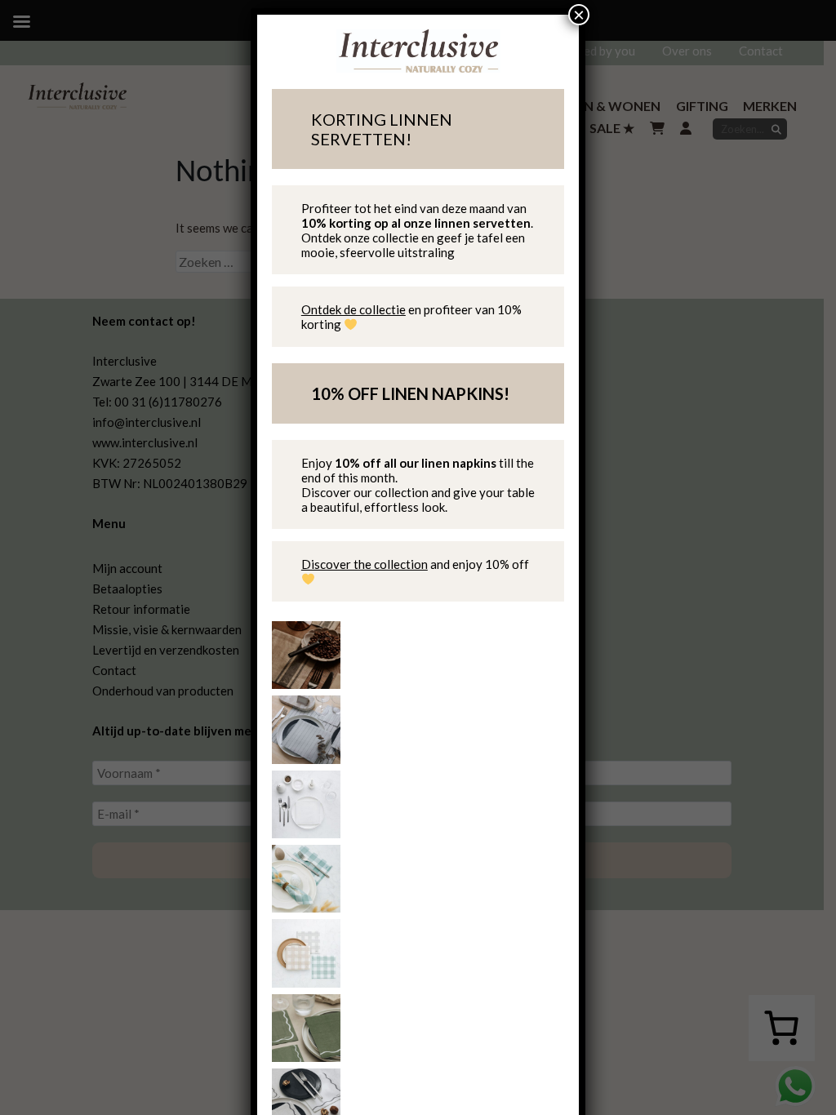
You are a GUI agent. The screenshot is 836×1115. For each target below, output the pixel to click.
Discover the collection (364, 564)
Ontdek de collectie (353, 309)
